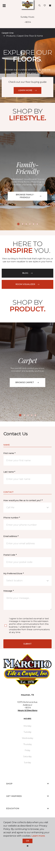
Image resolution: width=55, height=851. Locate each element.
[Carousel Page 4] (30, 224)
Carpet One (8, 33)
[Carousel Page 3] (26, 224)
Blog (25, 273)
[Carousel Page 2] (22, 224)
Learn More (25, 90)
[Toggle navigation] (4, 5)
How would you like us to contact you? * (23, 500)
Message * (8, 591)
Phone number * (11, 518)
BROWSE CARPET (24, 382)
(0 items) (50, 5)
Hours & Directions (27, 710)
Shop (9, 783)
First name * (9, 453)
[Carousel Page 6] (37, 224)
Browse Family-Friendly (25, 196)
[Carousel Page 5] (33, 224)
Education (12, 808)
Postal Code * (9, 555)
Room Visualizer (25, 284)
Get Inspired (14, 796)
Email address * (10, 536)
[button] (39, 6)
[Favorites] (44, 6)
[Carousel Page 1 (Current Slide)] (18, 224)
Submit (27, 644)
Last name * (9, 472)
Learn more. (38, 835)
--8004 (27, 22)
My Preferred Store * (13, 573)
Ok (27, 841)
